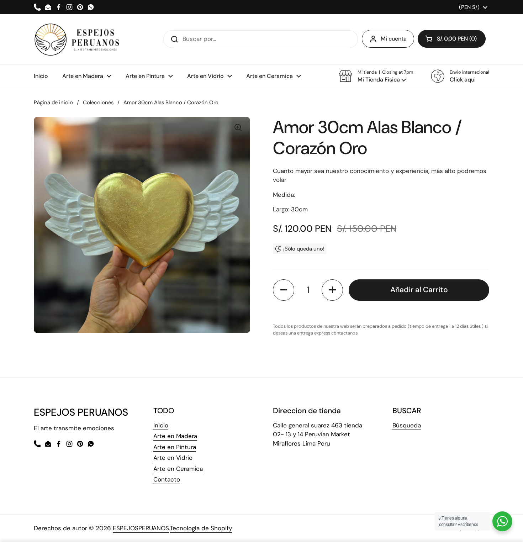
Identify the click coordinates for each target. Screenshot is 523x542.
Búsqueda (406, 425)
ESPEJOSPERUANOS (141, 528)
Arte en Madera (175, 436)
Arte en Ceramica (178, 469)
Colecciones (98, 102)
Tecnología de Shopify (201, 528)
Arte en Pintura (174, 447)
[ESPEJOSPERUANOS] (77, 39)
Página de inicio (53, 102)
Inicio (160, 425)
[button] (376, 76)
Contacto (166, 479)
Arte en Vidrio (172, 458)
